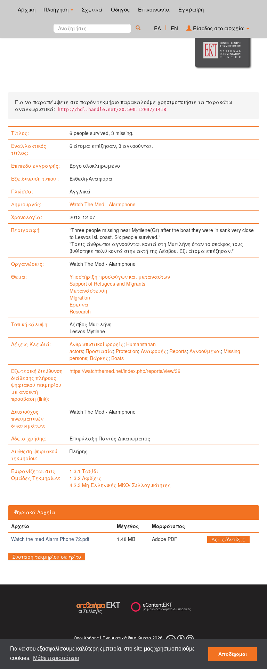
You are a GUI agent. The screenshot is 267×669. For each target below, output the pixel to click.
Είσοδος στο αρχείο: (219, 28)
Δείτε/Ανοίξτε (228, 539)
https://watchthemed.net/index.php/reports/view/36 (125, 370)
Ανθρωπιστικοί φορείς (96, 344)
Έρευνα (79, 304)
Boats (117, 358)
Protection (127, 351)
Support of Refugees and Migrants (107, 283)
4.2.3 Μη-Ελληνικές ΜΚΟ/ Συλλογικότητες (120, 484)
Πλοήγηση (57, 9)
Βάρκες (99, 358)
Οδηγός (120, 9)
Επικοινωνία (154, 9)
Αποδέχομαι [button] (232, 654)
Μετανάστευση (88, 290)
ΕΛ (157, 28)
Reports (178, 351)
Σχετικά (92, 9)
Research (80, 311)
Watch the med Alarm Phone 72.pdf (50, 538)
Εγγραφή (191, 9)
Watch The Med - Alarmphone (103, 204)
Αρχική (26, 9)
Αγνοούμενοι (205, 351)
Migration (80, 297)
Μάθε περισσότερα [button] (56, 658)
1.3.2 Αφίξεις (86, 478)
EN (174, 28)
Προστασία (99, 351)
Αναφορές (154, 351)
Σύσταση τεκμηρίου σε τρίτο (47, 556)
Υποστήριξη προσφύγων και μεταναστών (120, 276)
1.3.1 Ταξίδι (84, 471)
